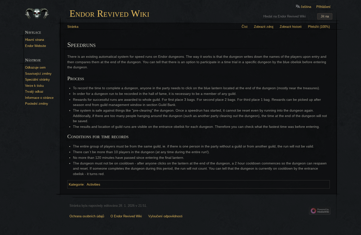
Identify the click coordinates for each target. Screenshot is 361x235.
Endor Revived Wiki (109, 13)
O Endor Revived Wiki (126, 216)
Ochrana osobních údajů (86, 216)
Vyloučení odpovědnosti (165, 216)
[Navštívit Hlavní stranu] (37, 14)
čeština (306, 7)
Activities (93, 184)
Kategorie (76, 184)
